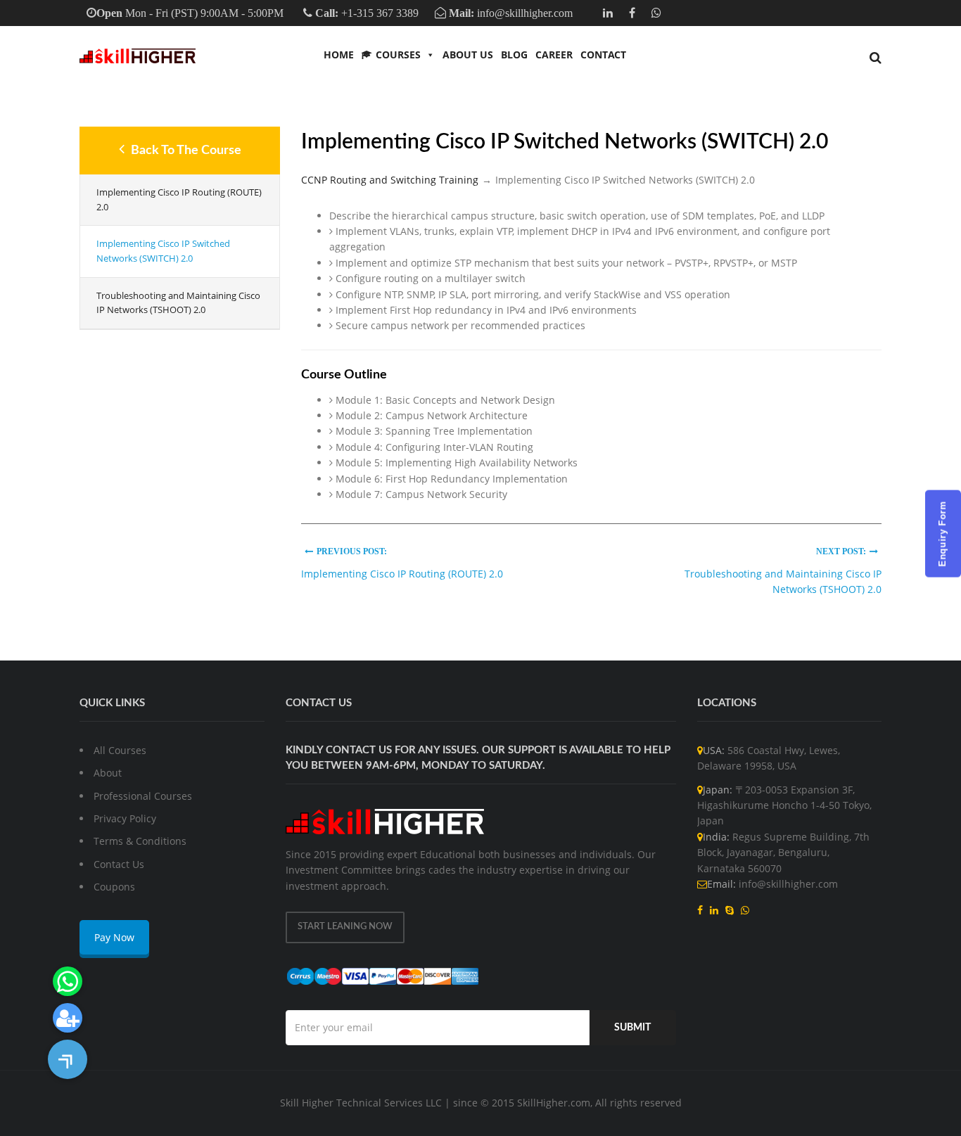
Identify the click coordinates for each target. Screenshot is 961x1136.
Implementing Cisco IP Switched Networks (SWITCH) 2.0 (163, 250)
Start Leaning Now (345, 926)
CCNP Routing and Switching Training (389, 179)
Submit (632, 1028)
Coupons (114, 886)
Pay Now (114, 937)
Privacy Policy (125, 818)
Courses (398, 54)
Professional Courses (143, 796)
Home (339, 54)
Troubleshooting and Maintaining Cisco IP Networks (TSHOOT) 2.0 (178, 303)
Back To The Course (184, 150)
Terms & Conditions (140, 841)
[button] (67, 1059)
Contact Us (119, 864)
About (108, 772)
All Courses (120, 750)
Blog (514, 54)
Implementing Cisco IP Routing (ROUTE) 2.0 (179, 199)
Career (554, 54)
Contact (603, 54)
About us (468, 54)
